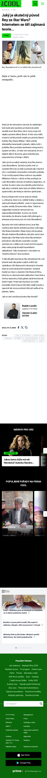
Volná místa (10, 718)
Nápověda (27, 736)
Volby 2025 (33, 680)
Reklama (9, 722)
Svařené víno (12, 684)
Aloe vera (12, 688)
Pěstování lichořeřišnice (28, 688)
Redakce (27, 740)
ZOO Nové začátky (16, 677)
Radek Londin (18, 37)
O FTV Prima (10, 715)
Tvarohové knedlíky (33, 691)
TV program (25, 669)
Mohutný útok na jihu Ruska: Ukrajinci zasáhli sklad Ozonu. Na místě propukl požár (21, 635)
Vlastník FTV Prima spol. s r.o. (12, 741)
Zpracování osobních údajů (31, 731)
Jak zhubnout (14, 665)
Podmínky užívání (12, 730)
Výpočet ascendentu (14, 691)
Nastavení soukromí (31, 747)
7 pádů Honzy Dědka (17, 680)
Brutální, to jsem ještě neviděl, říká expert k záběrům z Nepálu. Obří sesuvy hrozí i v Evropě (22, 623)
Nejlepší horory (11, 669)
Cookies (8, 736)
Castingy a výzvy (29, 722)
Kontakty (27, 726)
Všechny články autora (29, 314)
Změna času (37, 669)
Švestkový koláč (32, 695)
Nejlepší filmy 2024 (30, 665)
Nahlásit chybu (11, 747)
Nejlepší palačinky (15, 695)
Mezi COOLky (9, 527)
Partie (12, 673)
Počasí (19, 673)
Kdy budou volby (30, 673)
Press (26, 718)
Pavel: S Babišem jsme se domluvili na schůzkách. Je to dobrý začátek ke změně (23, 611)
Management (28, 715)
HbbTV (8, 726)
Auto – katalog (32, 677)
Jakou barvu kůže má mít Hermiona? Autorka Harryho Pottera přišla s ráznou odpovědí (18, 461)
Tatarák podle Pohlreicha (29, 684)
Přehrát (8, 524)
